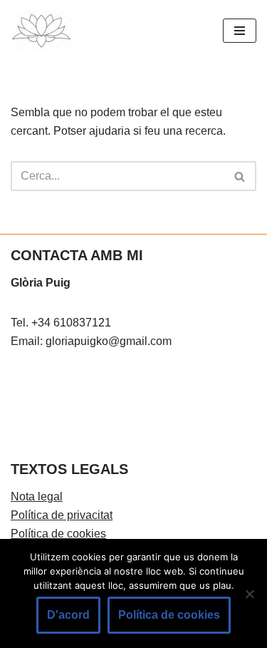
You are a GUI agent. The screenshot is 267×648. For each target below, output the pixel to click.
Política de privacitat (61, 515)
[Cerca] (240, 176)
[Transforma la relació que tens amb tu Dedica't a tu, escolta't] (42, 30)
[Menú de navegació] (239, 31)
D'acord (68, 615)
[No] (249, 594)
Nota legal (37, 496)
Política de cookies (58, 534)
